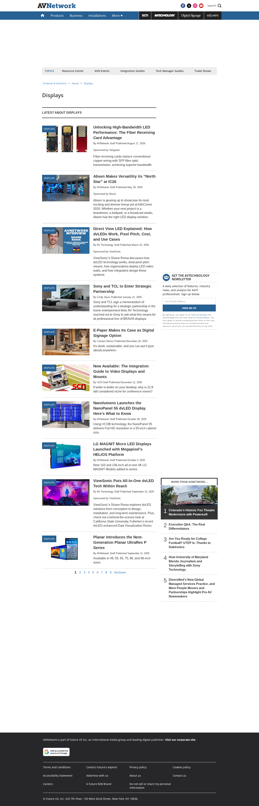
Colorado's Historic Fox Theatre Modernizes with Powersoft (192, 512)
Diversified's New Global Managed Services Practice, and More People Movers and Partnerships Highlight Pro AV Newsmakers (192, 588)
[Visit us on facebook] (183, 5)
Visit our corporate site (180, 739)
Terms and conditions (57, 767)
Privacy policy (138, 767)
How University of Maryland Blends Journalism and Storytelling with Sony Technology (188, 563)
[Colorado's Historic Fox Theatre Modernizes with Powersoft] (189, 502)
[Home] (43, 15)
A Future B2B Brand (98, 784)
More (116, 15)
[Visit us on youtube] (201, 5)
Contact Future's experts (101, 767)
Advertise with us (97, 775)
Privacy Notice (203, 317)
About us (135, 775)
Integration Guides (132, 71)
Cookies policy (182, 767)
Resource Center (73, 71)
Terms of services (199, 314)
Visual (75, 83)
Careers (48, 784)
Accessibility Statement (57, 775)
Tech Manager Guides (170, 71)
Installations (97, 15)
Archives (120, 572)
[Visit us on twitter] (189, 5)
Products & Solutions (55, 83)
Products (57, 15)
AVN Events (102, 71)
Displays (88, 83)
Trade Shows (203, 71)
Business (76, 15)
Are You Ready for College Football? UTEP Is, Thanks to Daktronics (190, 543)
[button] (214, 6)
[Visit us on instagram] (195, 5)
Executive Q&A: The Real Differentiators (187, 526)
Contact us (179, 775)
